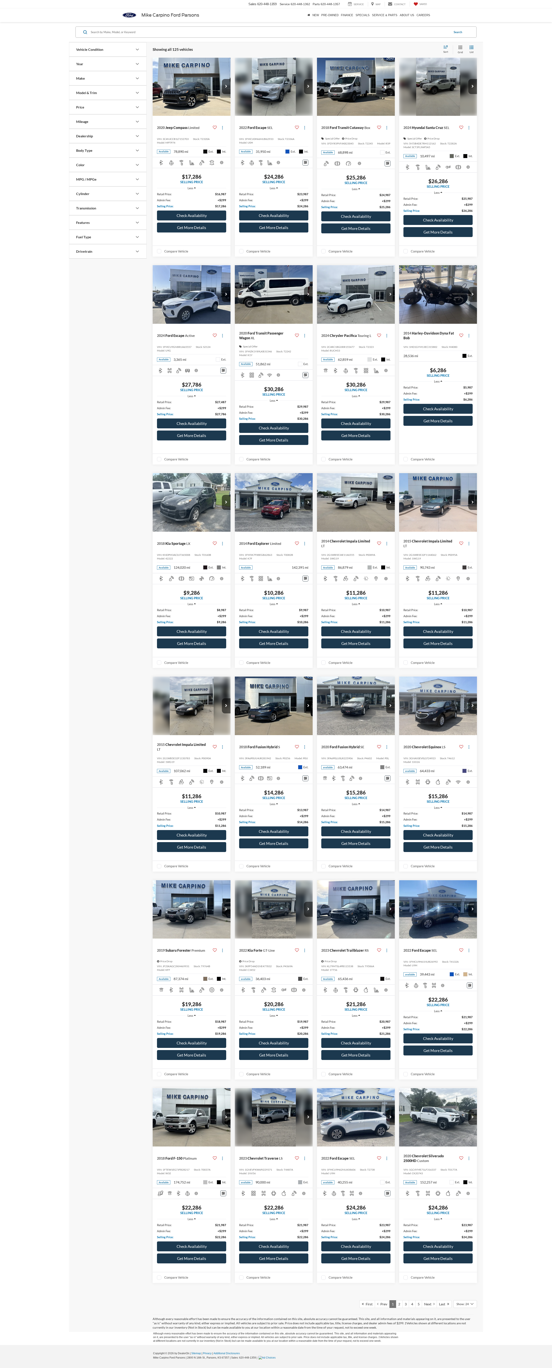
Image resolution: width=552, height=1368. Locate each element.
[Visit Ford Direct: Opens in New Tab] (268, 1357)
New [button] (315, 15)
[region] (191, 200)
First (368, 1304)
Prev (382, 1304)
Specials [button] (363, 15)
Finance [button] (347, 15)
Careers (423, 15)
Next (428, 1304)
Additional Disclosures (226, 1353)
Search (458, 32)
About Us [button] (407, 15)
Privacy (207, 1353)
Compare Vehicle (176, 251)
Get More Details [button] (191, 227)
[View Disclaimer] (222, 162)
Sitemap (196, 1353)
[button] (226, 86)
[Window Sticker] (305, 163)
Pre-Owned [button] (330, 15)
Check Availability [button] (192, 215)
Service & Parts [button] (384, 15)
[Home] (308, 15)
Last (443, 1304)
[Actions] (222, 127)
